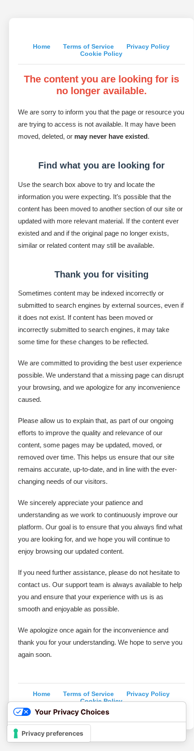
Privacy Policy (148, 46)
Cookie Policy (101, 53)
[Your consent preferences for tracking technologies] (48, 733)
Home (41, 46)
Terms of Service (88, 46)
